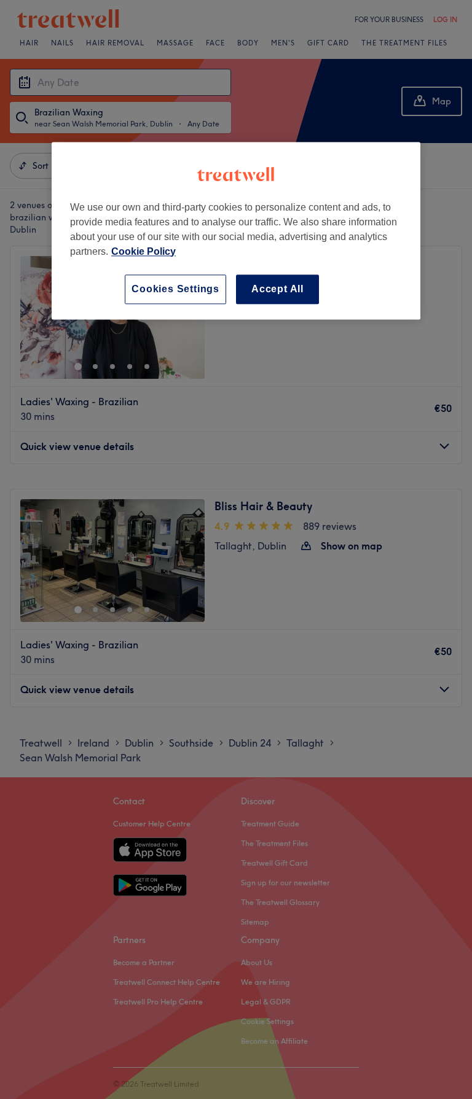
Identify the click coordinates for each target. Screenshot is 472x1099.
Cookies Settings (175, 289)
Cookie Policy (143, 251)
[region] (236, 230)
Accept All (277, 289)
